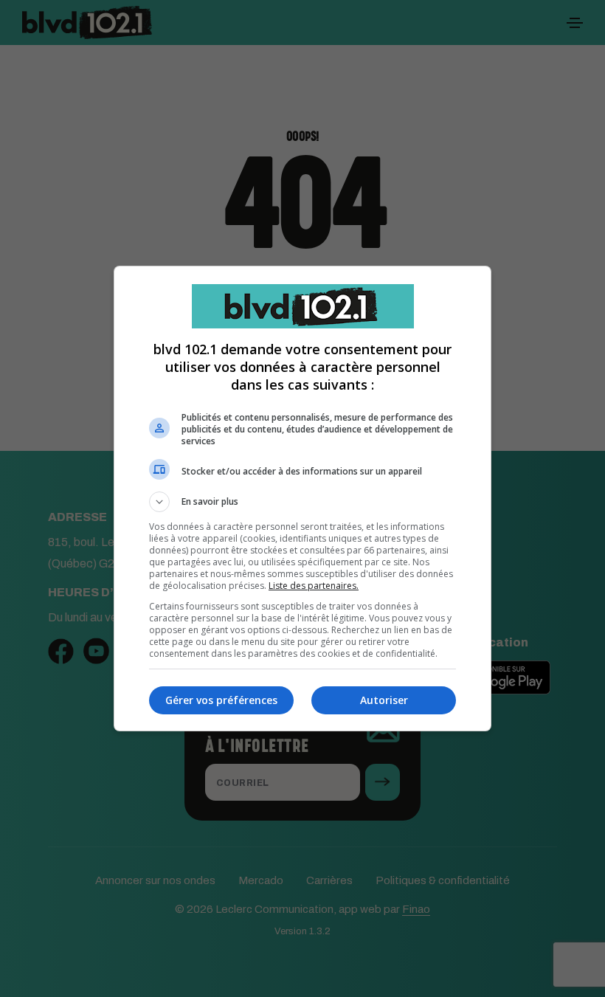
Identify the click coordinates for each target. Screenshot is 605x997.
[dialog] (302, 498)
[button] (302, 501)
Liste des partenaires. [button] (314, 585)
